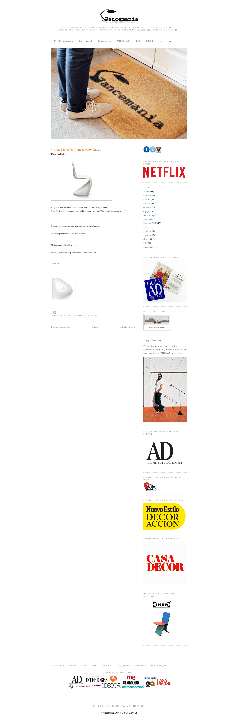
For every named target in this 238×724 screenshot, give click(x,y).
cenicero (147, 207)
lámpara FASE (150, 223)
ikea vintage (149, 215)
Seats (95, 665)
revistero (147, 235)
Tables (84, 665)
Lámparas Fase (105, 40)
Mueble (147, 191)
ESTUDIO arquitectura (63, 40)
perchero (147, 231)
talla (145, 242)
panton (78, 316)
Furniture (106, 665)
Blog (160, 40)
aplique (147, 199)
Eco (169, 40)
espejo (146, 211)
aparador (147, 195)
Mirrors (72, 665)
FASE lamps (58, 665)
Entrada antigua (127, 326)
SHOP (138, 40)
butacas (147, 203)
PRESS (149, 40)
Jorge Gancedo (86, 40)
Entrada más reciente (61, 326)
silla (87, 316)
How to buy (140, 665)
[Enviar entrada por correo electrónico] (54, 312)
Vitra (94, 316)
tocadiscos (148, 246)
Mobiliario (66, 316)
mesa (145, 227)
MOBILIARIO (123, 40)
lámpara (147, 219)
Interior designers (159, 665)
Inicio (95, 326)
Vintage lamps (123, 665)
